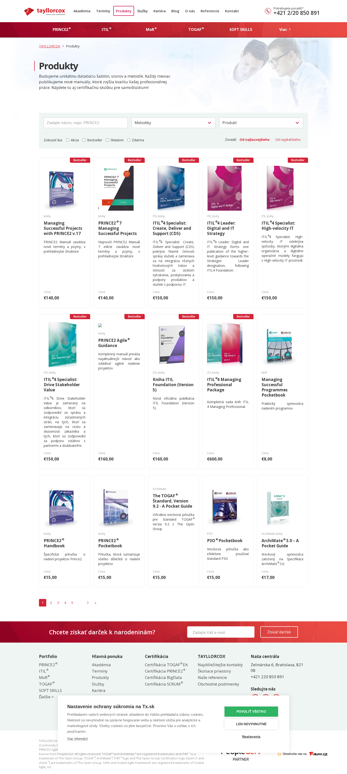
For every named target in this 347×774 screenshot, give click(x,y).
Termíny (103, 10)
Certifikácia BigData (163, 677)
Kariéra (159, 10)
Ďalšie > (46, 696)
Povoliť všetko (251, 711)
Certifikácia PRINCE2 (165, 671)
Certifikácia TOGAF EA (166, 664)
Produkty (123, 10)
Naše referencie (212, 677)
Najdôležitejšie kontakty (220, 664)
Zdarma (138, 140)
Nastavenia (251, 736)
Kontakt (232, 10)
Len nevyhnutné (251, 724)
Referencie (210, 10)
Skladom (117, 140)
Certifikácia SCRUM (163, 684)
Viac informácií (77, 739)
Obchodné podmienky (218, 684)
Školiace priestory (214, 671)
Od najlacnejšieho (255, 139)
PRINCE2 (48, 664)
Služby (142, 10)
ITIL (43, 671)
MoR (44, 677)
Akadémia (81, 10)
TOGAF (46, 684)
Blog (175, 10)
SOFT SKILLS (50, 690)
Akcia (75, 140)
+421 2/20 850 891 (297, 13)
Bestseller (94, 140)
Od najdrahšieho (287, 139)
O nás (190, 10)
